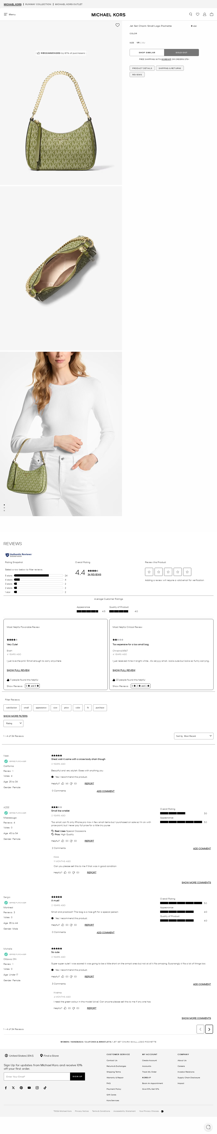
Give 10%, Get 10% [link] (150, 1089)
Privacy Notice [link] (82, 1111)
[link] (5, 1088)
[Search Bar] (190, 14)
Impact (181, 1083)
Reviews (137, 74)
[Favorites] (197, 14)
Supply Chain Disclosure (189, 1077)
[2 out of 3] (4, 507)
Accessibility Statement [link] (124, 1111)
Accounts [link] (146, 1066)
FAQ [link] (109, 1083)
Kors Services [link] (113, 1100)
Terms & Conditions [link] (101, 1111)
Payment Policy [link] (114, 1089)
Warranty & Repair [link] (115, 1077)
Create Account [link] (149, 1060)
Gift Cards (111, 1094)
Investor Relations (186, 1071)
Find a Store (51, 1055)
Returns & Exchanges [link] (116, 1066)
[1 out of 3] (4, 504)
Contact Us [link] (112, 1060)
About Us (182, 1060)
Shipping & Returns (170, 68)
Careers (181, 1066)
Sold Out (181, 52)
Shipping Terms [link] (114, 1071)
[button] (208, 1127)
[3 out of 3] (4, 510)
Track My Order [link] (149, 1071)
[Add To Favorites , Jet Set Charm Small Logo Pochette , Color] (117, 25)
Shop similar (147, 52)
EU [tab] (143, 42)
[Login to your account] (204, 14)
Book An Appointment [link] (152, 1083)
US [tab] (138, 42)
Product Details (142, 68)
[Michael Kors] (108, 14)
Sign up (77, 1076)
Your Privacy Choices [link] (149, 1111)
